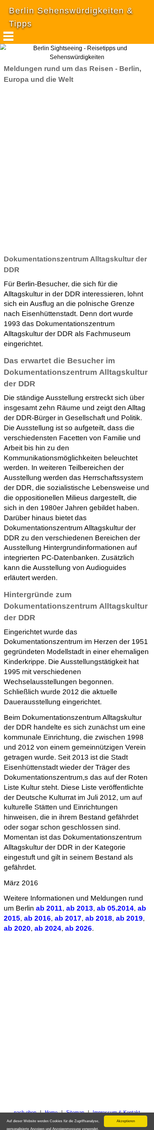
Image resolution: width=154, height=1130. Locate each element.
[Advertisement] (77, 169)
